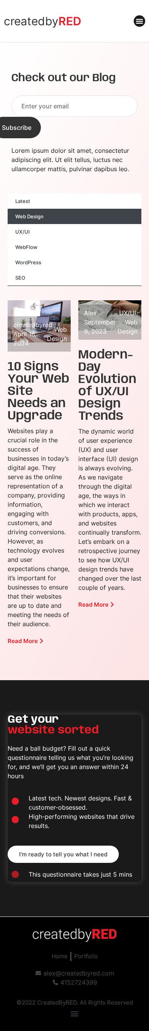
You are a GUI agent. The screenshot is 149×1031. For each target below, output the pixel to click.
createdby (42, 21)
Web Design (29, 216)
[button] (139, 21)
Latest (22, 201)
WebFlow (26, 247)
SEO (20, 278)
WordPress (28, 262)
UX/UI (22, 232)
